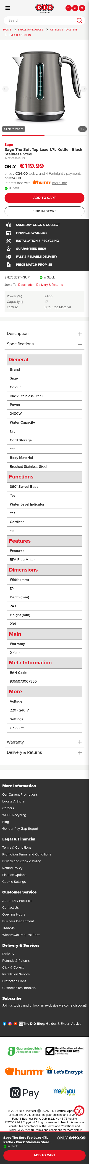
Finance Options (14, 875)
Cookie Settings (14, 882)
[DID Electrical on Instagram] (10, 1025)
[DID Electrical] (44, 8)
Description (26, 285)
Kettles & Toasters (64, 29)
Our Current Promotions (20, 794)
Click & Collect (13, 967)
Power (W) (14, 296)
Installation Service (16, 974)
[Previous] (5, 89)
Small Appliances (30, 29)
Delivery (8, 954)
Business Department (18, 921)
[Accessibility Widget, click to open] (79, 1111)
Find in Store (44, 211)
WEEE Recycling (14, 815)
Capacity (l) (15, 302)
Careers (8, 808)
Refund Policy (12, 868)
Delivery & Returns (49, 285)
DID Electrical (27, 1111)
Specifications (20, 344)
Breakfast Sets (20, 35)
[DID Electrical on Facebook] (4, 1025)
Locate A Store (13, 801)
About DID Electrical (17, 901)
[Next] (83, 89)
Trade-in (8, 928)
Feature (12, 307)
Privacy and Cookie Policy (21, 861)
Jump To (10, 285)
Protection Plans (14, 981)
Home (7, 29)
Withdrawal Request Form (21, 935)
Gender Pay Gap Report (20, 829)
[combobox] (39, 20)
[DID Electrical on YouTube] (15, 1025)
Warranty (15, 742)
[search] (79, 20)
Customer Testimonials (19, 988)
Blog (5, 822)
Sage (9, 144)
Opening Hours (13, 914)
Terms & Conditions (16, 847)
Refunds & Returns (16, 961)
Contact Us (10, 908)
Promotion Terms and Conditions (26, 854)
